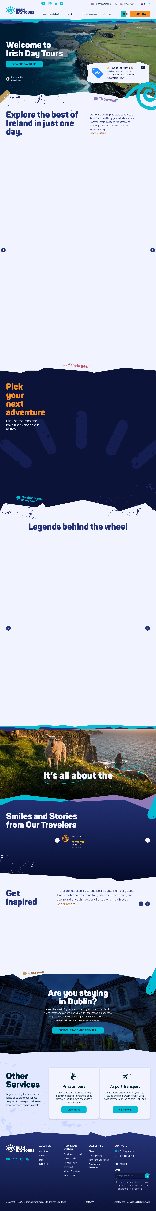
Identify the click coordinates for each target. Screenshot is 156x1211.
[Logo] (20, 10)
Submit (147, 1175)
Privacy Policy (135, 1188)
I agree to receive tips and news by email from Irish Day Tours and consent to (133, 1185)
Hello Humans (143, 1202)
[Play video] (8, 79)
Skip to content (10, 1)
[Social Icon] (43, 4)
